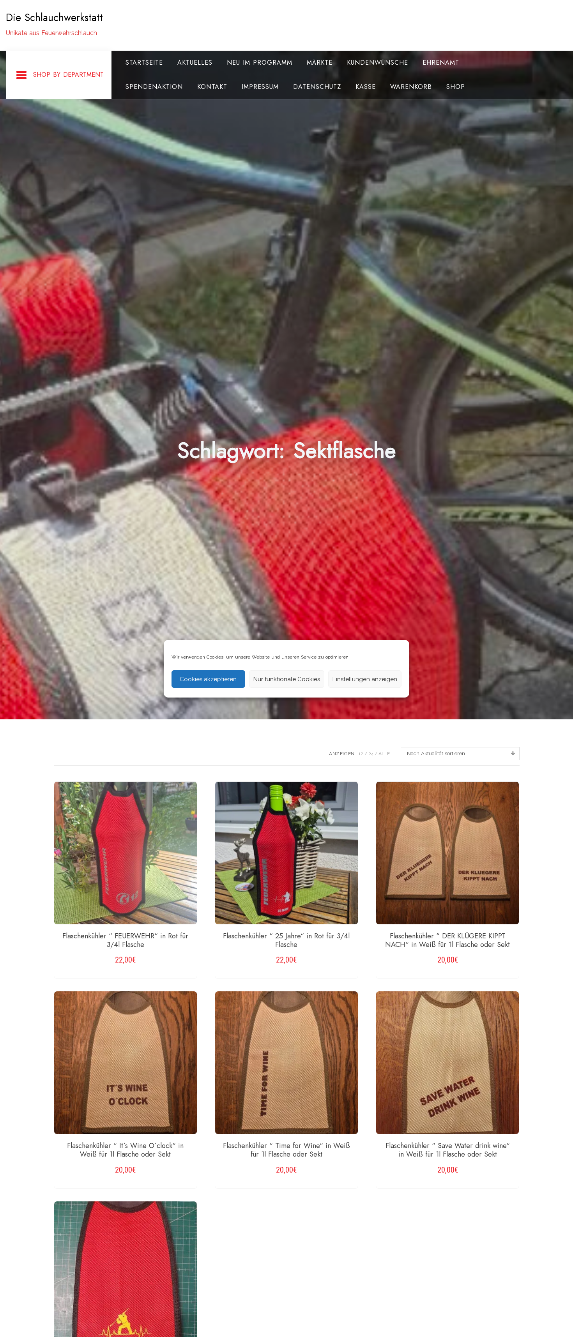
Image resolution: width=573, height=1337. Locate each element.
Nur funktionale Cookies (286, 678)
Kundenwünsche (377, 62)
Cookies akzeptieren (208, 678)
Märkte (319, 62)
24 (370, 753)
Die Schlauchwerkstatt (54, 17)
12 (361, 753)
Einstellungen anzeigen (364, 678)
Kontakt (212, 86)
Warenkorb (411, 86)
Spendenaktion (154, 86)
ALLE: (384, 753)
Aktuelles (194, 62)
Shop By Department (68, 74)
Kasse (365, 86)
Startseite (144, 62)
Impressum (260, 86)
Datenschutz (317, 86)
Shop (455, 86)
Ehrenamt (441, 62)
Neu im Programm (259, 62)
